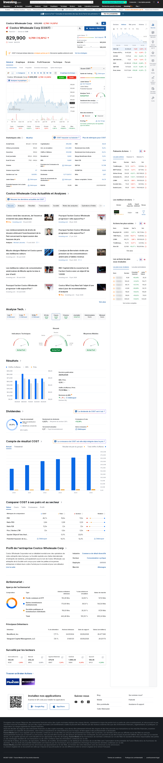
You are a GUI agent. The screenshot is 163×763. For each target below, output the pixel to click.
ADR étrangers (69, 9)
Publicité (132, 700)
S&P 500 (116, 67)
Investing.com (17, 222)
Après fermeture (51, 9)
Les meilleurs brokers (122, 200)
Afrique (121, 9)
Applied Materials (54, 657)
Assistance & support (136, 704)
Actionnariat (14, 582)
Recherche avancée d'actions (111, 6)
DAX (114, 63)
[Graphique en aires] (12, 73)
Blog (98, 695)
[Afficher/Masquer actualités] (55, 73)
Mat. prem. (132, 24)
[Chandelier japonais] (8, 73)
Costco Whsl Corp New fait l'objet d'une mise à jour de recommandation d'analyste (76, 288)
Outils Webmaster (103, 709)
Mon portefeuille (103, 704)
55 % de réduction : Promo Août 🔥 (114, 2)
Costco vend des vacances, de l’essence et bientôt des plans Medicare (24, 217)
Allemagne (102, 567)
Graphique (20, 62)
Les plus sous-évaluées (121, 267)
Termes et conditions (114, 757)
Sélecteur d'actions (19, 9)
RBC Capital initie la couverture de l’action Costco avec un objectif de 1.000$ (74, 271)
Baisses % (140, 157)
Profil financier (43, 62)
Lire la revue (143, 212)
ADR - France (80, 9)
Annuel (9, 447)
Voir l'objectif (99, 37)
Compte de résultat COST (22, 441)
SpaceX (91, 657)
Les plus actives (118, 157)
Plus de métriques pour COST (94, 138)
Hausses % (130, 157)
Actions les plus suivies (123, 223)
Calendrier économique (91, 6)
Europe (97, 9)
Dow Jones (117, 70)
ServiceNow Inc (13, 657)
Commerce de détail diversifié (94, 553)
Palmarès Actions (121, 151)
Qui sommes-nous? (136, 695)
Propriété (29, 67)
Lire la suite (10, 567)
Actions (7, 9)
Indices (123, 24)
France (29, 9)
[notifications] (154, 2)
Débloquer (43, 539)
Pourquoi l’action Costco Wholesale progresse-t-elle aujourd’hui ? (74, 217)
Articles (31, 62)
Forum (67, 62)
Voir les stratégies (81, 53)
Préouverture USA (38, 9)
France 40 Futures (119, 52)
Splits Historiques (56, 67)
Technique (57, 62)
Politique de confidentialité (134, 757)
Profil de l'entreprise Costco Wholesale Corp (35, 548)
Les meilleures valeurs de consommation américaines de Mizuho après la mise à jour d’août (24, 271)
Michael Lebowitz (19, 242)
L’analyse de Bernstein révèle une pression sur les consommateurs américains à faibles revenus (73, 253)
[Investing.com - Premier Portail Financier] (12, 2)
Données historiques (41, 67)
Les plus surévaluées (139, 267)
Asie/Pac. (114, 9)
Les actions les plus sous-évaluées (121, 260)
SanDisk (71, 657)
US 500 (115, 56)
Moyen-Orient (105, 9)
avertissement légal (152, 757)
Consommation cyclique (96, 558)
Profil (21, 67)
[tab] (11, 316)
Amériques (89, 9)
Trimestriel (18, 447)
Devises (116, 24)
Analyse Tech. (15, 309)
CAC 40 (115, 49)
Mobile (99, 700)
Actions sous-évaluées (152, 9)
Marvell (30, 657)
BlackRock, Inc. (13, 634)
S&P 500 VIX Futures (120, 59)
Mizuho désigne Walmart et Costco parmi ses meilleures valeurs (24, 252)
